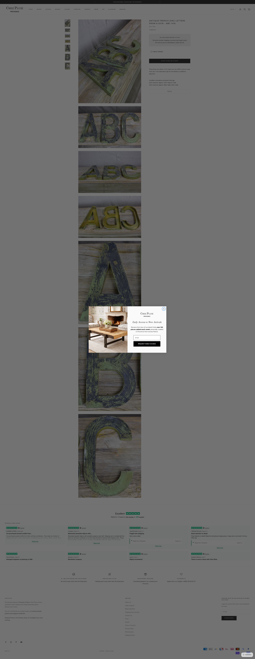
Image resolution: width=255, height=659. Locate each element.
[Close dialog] (164, 309)
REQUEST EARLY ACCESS (147, 344)
